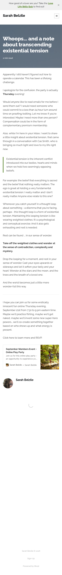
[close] (58, 5)
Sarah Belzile (24, 380)
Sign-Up (31, 558)
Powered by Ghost (31, 566)
